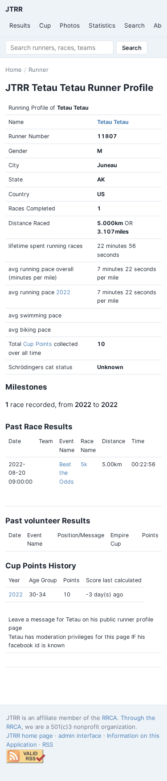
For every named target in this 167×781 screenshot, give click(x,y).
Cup (45, 25)
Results (19, 25)
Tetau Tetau (113, 122)
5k (84, 464)
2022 (63, 292)
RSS (47, 744)
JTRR (13, 9)
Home (13, 69)
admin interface (80, 735)
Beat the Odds (66, 473)
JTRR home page (29, 735)
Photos (70, 25)
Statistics (102, 25)
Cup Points (37, 344)
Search (134, 25)
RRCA (109, 717)
